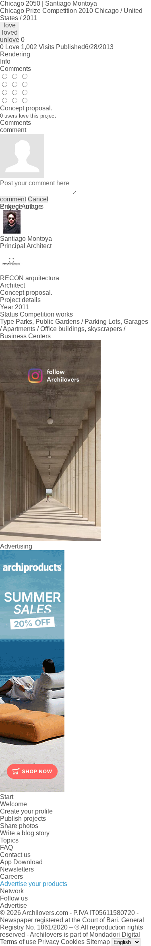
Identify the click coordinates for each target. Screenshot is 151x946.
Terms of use (18, 941)
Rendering (15, 54)
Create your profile (26, 811)
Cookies (73, 941)
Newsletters (17, 869)
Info (5, 61)
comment (13, 199)
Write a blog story (25, 833)
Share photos (19, 825)
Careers (11, 876)
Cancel (38, 199)
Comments (15, 68)
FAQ (6, 847)
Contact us (15, 854)
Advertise (13, 905)
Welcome (13, 804)
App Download (21, 862)
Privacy (48, 941)
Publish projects (23, 818)
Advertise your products (33, 883)
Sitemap (98, 941)
